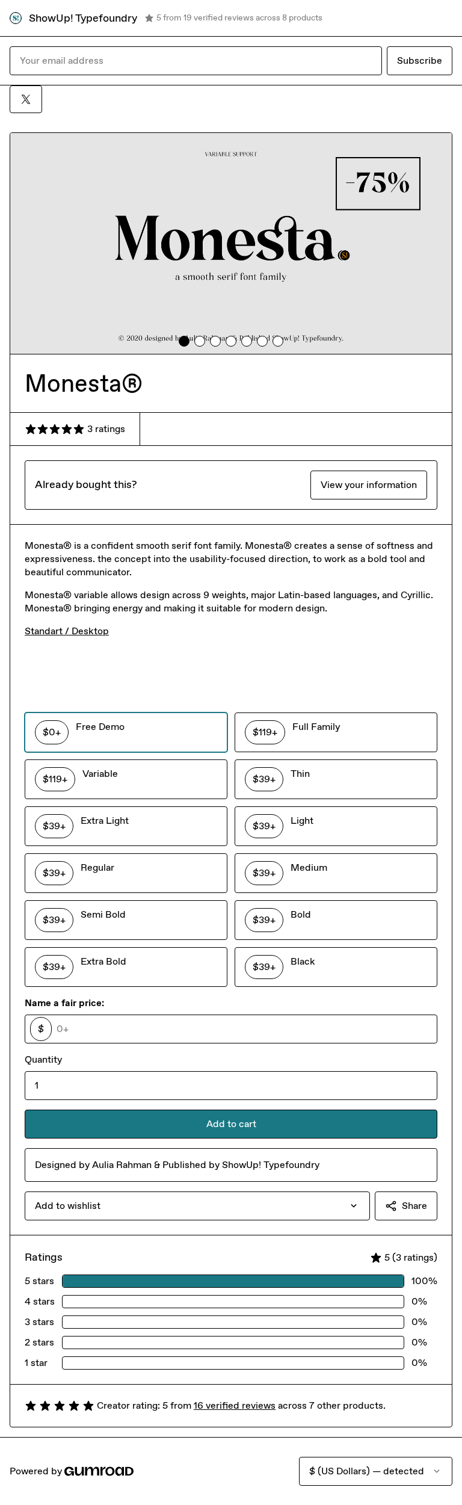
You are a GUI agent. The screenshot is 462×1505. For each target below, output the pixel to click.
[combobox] (197, 1205)
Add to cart (231, 1124)
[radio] (126, 732)
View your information (369, 484)
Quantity (43, 1059)
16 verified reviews (235, 1405)
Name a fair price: (64, 1003)
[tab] (184, 341)
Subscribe (419, 60)
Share (414, 1205)
